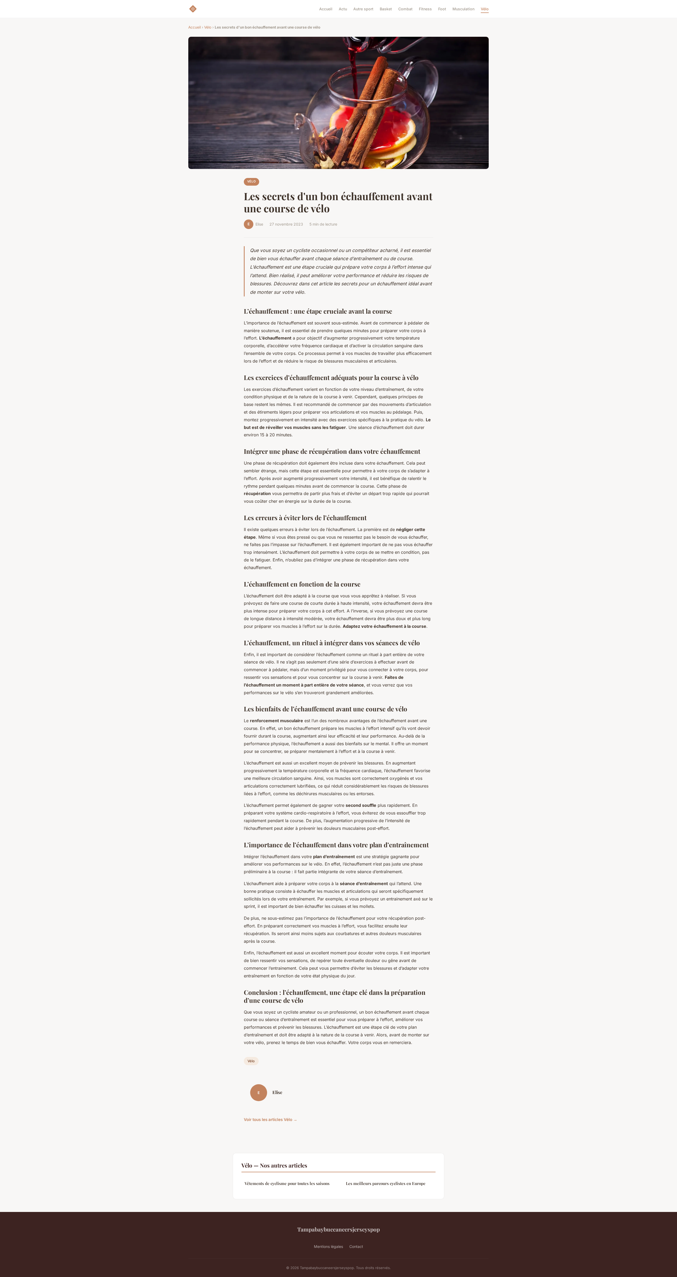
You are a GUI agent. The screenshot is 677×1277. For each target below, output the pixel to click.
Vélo (485, 9)
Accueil (325, 9)
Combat (405, 9)
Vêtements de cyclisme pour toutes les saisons (287, 1183)
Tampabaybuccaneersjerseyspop (338, 1229)
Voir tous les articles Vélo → (270, 1119)
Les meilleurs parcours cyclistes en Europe (386, 1183)
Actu (343, 9)
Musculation (463, 9)
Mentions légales (328, 1246)
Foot (442, 9)
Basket (386, 9)
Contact (356, 1246)
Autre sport (363, 9)
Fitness (425, 9)
